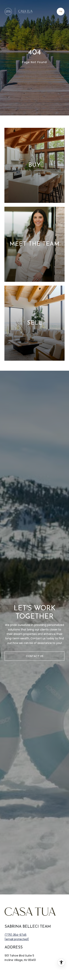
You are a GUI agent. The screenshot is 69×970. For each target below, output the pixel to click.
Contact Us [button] (34, 656)
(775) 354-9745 (15, 935)
